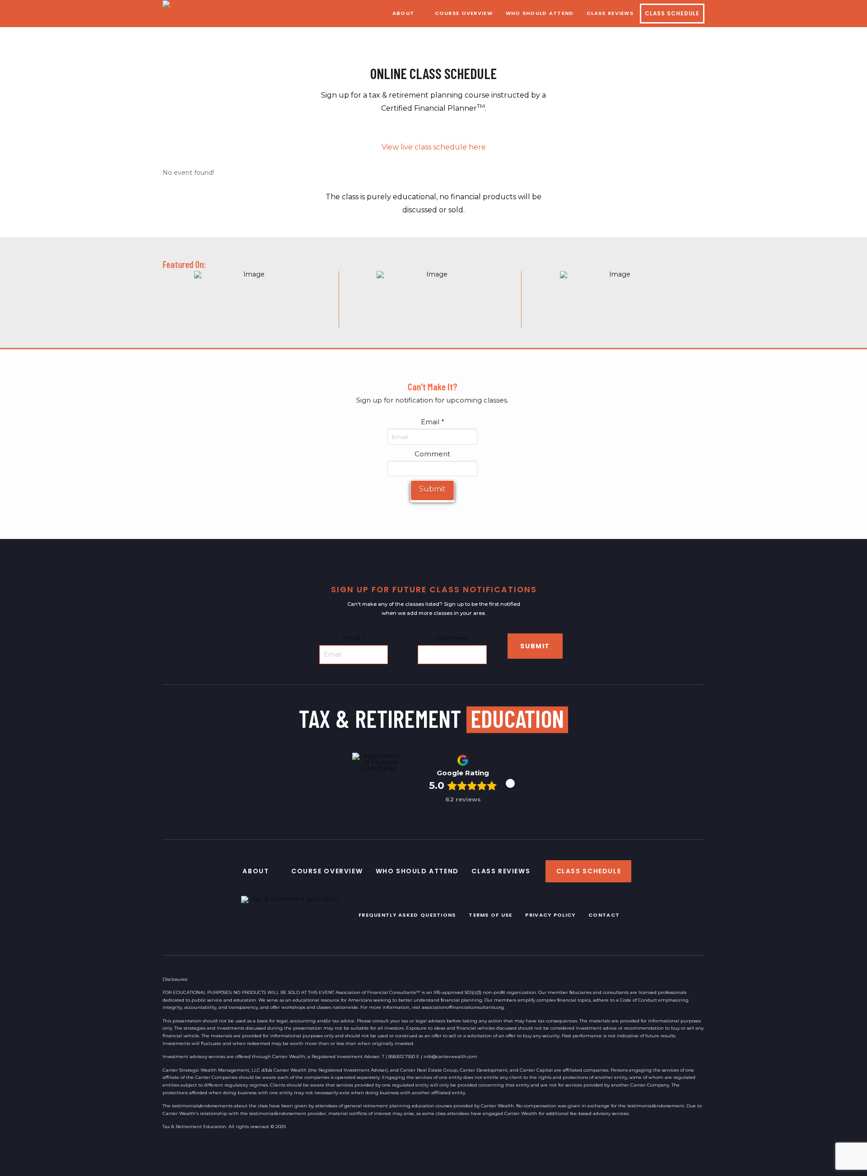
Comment (432, 454)
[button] (510, 783)
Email (432, 422)
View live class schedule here (434, 147)
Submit (432, 489)
